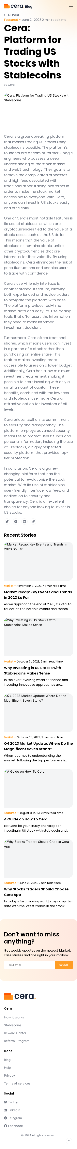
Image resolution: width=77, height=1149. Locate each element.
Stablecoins (12, 1025)
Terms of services (17, 1083)
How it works (14, 1017)
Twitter (13, 1102)
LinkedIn (13, 1110)
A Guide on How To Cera (26, 819)
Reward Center (15, 1033)
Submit (63, 965)
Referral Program (16, 1041)
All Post (13, 15)
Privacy (9, 1075)
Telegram (14, 1118)
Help (7, 1068)
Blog (7, 1060)
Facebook (15, 1126)
